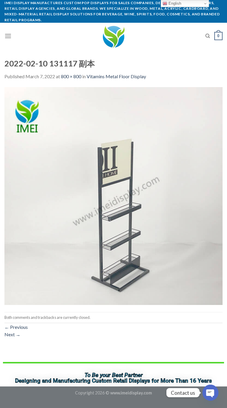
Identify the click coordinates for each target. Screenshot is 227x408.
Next (12, 334)
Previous (16, 327)
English (174, 3)
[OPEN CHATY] (210, 393)
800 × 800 (71, 76)
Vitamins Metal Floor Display (116, 76)
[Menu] (8, 36)
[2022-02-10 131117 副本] (113, 195)
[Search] (207, 36)
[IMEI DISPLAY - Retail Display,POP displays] (114, 36)
